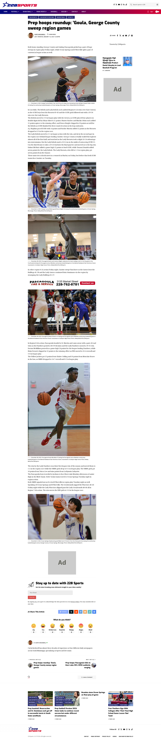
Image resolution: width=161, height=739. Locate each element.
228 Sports (33, 17)
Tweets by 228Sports (117, 44)
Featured (41, 702)
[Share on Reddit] (123, 35)
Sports (70, 17)
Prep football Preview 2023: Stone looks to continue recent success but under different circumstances (67, 712)
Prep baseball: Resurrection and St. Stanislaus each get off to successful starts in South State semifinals (40, 712)
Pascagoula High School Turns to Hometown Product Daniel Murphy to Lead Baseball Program (112, 63)
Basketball (61, 17)
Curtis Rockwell (39, 34)
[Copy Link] (129, 35)
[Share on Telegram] (80, 612)
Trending (32, 705)
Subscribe (31, 597)
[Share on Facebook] (117, 35)
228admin (107, 70)
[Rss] (124, 4)
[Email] (126, 35)
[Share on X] (120, 35)
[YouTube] (119, 4)
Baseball (32, 702)
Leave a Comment (87, 677)
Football (68, 702)
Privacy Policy (75, 602)
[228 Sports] (20, 4)
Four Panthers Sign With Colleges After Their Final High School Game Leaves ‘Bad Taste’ (120, 712)
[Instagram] (121, 4)
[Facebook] (114, 4)
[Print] (132, 35)
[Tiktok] (126, 4)
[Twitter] (116, 4)
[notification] (148, 12)
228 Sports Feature (47, 17)
